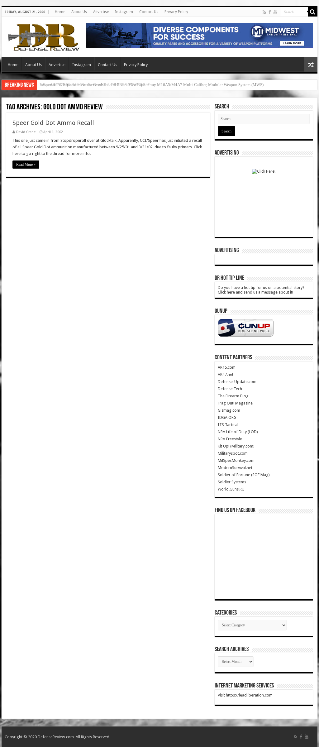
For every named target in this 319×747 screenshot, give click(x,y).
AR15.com (227, 367)
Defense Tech (230, 388)
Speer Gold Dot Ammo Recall (53, 123)
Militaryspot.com (233, 453)
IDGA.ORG (227, 417)
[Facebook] (270, 12)
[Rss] (264, 12)
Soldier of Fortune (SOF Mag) (244, 474)
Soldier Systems (232, 482)
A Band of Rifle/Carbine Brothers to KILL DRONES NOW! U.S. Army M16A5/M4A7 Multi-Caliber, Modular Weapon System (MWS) (152, 84)
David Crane (26, 132)
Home (60, 12)
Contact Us (148, 12)
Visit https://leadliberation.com (245, 695)
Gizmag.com (229, 410)
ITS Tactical (228, 424)
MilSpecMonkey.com (236, 460)
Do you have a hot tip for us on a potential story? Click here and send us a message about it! (261, 289)
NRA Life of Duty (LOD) (238, 431)
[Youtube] (275, 12)
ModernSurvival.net (235, 467)
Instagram (124, 12)
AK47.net (225, 374)
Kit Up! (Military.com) (236, 446)
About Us (79, 12)
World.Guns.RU (231, 489)
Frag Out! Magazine (235, 403)
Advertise (101, 12)
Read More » (26, 164)
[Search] (312, 12)
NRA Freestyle (230, 439)
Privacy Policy (176, 12)
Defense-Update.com (237, 381)
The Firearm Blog (233, 396)
